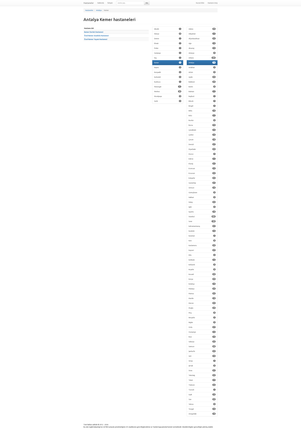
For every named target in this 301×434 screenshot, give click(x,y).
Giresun (202, 188)
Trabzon (202, 385)
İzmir (202, 221)
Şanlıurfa (202, 351)
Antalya (202, 63)
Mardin (202, 298)
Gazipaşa (167, 53)
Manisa (202, 293)
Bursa (202, 125)
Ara (147, 3)
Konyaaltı (167, 72)
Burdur (202, 120)
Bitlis (202, 111)
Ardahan (202, 67)
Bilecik (202, 101)
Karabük (202, 231)
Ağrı (202, 43)
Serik (167, 101)
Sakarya (202, 342)
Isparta (202, 212)
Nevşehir (202, 318)
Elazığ (202, 164)
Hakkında (100, 3)
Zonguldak (202, 414)
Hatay (202, 202)
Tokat (202, 380)
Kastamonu (202, 245)
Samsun (202, 346)
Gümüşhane (202, 192)
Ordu (202, 327)
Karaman (202, 236)
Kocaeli (202, 274)
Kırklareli (202, 265)
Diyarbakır (202, 149)
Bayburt (202, 96)
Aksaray (202, 48)
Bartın (202, 87)
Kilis (202, 255)
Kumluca (167, 82)
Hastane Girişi (213, 3)
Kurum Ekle (200, 3)
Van (202, 399)
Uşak (202, 395)
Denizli (202, 144)
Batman (202, 91)
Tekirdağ (202, 375)
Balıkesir (202, 82)
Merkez (167, 91)
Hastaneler (88, 3)
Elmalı (167, 43)
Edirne (202, 159)
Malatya (202, 289)
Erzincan (202, 168)
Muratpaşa (167, 96)
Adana (202, 29)
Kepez (167, 67)
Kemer (167, 63)
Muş (202, 313)
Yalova (202, 404)
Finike (167, 48)
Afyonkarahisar (202, 39)
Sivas (202, 370)
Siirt (202, 356)
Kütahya (202, 284)
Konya (202, 279)
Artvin (202, 72)
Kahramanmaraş (202, 226)
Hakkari (202, 197)
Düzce (202, 154)
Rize (202, 337)
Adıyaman (202, 34)
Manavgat (167, 87)
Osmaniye (202, 332)
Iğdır (202, 207)
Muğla (202, 308)
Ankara (202, 58)
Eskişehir (202, 178)
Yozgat (202, 409)
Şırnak (202, 366)
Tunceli (202, 390)
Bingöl (202, 106)
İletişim (110, 3)
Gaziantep (202, 183)
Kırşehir (202, 269)
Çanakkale (202, 130)
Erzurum (202, 173)
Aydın (202, 77)
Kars (202, 241)
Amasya (202, 53)
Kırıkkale (202, 260)
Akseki (167, 29)
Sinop (202, 361)
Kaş (167, 58)
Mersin (202, 303)
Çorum (202, 140)
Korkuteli (167, 77)
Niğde (202, 322)
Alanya (167, 34)
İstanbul (202, 217)
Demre (167, 39)
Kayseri (202, 250)
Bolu (202, 116)
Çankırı (202, 135)
